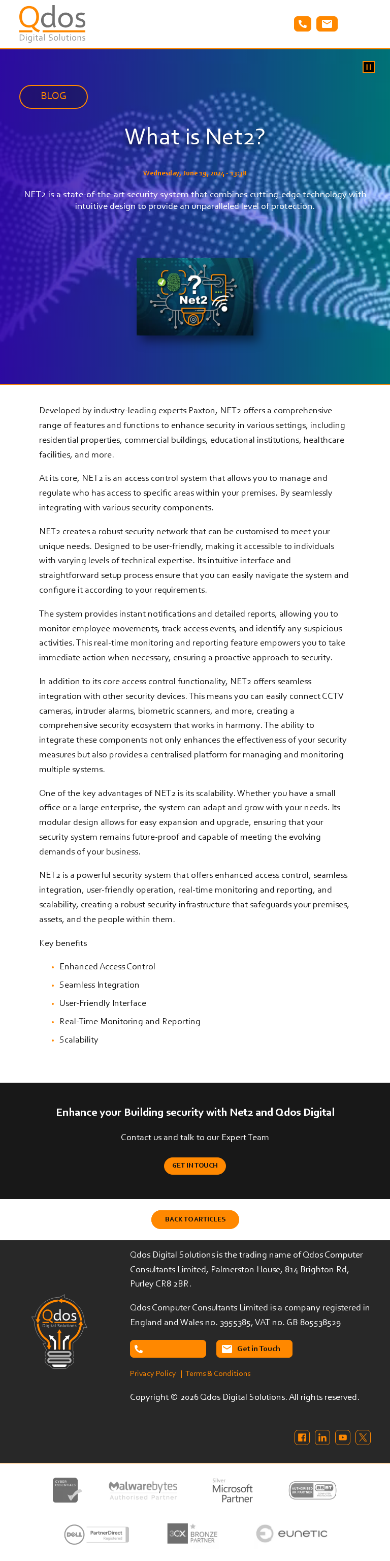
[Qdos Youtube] (342, 1437)
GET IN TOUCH (195, 1165)
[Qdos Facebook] (302, 1437)
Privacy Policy (153, 1374)
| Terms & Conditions (215, 1374)
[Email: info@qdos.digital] (327, 24)
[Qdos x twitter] (363, 1437)
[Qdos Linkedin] (322, 1437)
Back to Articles (195, 1219)
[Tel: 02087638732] (168, 1349)
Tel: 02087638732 (302, 24)
